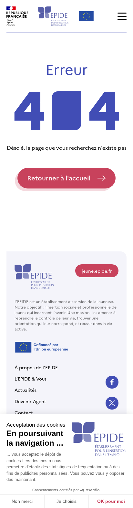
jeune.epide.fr (97, 271)
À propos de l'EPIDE (36, 367)
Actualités (25, 390)
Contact (24, 412)
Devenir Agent (30, 401)
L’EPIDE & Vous (30, 378)
